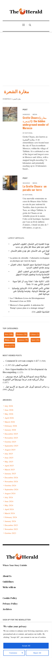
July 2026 (9, 406)
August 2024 (10, 493)
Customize (13, 653)
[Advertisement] (26, 59)
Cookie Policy (10, 598)
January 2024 (10, 521)
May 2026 (9, 414)
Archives (7, 609)
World (9, 345)
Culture (34, 334)
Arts (9, 334)
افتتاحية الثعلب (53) (40, 312)
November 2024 (11, 481)
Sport (35, 340)
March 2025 (10, 469)
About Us (7, 576)
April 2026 (9, 417)
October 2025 (10, 441)
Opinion (23, 340)
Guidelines (8, 581)
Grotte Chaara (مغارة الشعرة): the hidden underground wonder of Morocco (36, 123)
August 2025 (10, 449)
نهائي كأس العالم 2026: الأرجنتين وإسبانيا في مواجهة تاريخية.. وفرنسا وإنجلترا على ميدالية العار (30, 291)
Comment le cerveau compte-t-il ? (22, 360)
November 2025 (11, 437)
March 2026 (10, 421)
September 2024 (11, 489)
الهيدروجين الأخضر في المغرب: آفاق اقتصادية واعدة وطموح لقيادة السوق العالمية (32, 274)
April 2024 (9, 509)
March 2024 (10, 513)
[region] (26, 640)
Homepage (7, 99)
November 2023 (11, 529)
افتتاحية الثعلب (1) (20, 365)
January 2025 (10, 473)
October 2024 (10, 485)
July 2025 (9, 453)
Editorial (29, 133)
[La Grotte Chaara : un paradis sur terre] (10, 183)
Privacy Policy (10, 603)
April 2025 (9, 465)
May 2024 (9, 505)
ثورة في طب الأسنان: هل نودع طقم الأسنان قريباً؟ (30, 252)
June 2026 (9, 410)
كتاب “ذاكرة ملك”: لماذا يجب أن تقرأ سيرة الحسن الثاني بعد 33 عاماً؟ (31, 283)
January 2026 (10, 429)
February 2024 (11, 517)
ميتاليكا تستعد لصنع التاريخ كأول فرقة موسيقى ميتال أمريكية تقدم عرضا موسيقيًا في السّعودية (25, 378)
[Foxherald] (26, 12)
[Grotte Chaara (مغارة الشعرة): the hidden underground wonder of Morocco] (10, 114)
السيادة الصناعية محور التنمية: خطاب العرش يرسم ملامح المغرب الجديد (30, 266)
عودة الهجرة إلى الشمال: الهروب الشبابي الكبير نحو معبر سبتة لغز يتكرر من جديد (31, 245)
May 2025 (9, 461)
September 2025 (11, 445)
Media (35, 114)
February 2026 (11, 425)
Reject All (37, 653)
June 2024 (9, 501)
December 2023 (11, 525)
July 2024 (9, 497)
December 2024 (11, 477)
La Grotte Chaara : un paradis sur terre (35, 188)
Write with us (9, 587)
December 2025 (11, 433)
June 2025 (9, 457)
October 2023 (10, 533)
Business (21, 334)
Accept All (26, 645)
